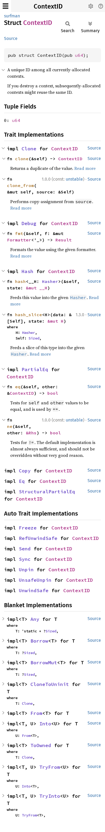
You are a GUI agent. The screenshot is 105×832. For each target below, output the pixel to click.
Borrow (39, 641)
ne (9, 426)
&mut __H (36, 287)
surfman (12, 15)
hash (20, 281)
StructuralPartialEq (47, 491)
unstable (74, 179)
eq (17, 386)
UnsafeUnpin (35, 580)
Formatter (19, 239)
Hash (27, 271)
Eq (22, 481)
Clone (29, 148)
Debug (29, 223)
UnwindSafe (33, 590)
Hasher (50, 281)
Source (11, 38)
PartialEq (35, 369)
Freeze (28, 528)
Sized (34, 338)
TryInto (49, 796)
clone (22, 158)
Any (34, 619)
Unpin (26, 569)
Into (45, 724)
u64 (79, 55)
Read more (85, 168)
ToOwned (40, 745)
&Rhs (31, 432)
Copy (25, 471)
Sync (25, 559)
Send (25, 549)
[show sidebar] (5, 6)
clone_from (20, 185)
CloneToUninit (49, 684)
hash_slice (28, 314)
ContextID (48, 6)
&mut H (55, 321)
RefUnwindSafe (38, 538)
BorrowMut (43, 662)
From (36, 713)
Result (63, 239)
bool (52, 393)
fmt (19, 233)
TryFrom (49, 767)
